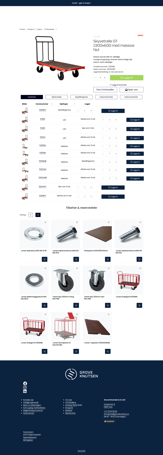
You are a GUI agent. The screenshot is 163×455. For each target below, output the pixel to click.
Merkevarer (70, 413)
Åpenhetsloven (29, 437)
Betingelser (28, 440)
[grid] (38, 215)
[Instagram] (25, 387)
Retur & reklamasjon (32, 405)
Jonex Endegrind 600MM (126, 297)
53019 (42, 128)
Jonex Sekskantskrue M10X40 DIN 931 (129, 252)
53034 (42, 137)
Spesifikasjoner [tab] (81, 97)
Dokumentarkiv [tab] (106, 97)
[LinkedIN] (25, 391)
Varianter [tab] (32, 97)
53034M (42, 169)
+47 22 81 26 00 (110, 411)
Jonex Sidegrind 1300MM (32, 343)
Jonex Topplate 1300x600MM (97, 343)
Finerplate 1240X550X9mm (96, 251)
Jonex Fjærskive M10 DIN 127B (34, 251)
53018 (42, 119)
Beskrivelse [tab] (57, 97)
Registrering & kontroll (33, 410)
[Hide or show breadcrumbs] (56, 29)
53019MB (42, 161)
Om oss (68, 400)
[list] (30, 215)
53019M (42, 152)
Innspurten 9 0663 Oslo (109, 405)
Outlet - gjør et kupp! (81, 3)
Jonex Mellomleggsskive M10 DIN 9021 (33, 298)
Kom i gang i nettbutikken (34, 408)
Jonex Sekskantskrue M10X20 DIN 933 (65, 252)
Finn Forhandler (105, 89)
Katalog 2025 (71, 405)
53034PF (42, 186)
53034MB (43, 177)
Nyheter (68, 410)
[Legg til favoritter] (45, 223)
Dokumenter (28, 413)
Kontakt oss (28, 400)
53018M (42, 145)
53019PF (42, 195)
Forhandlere (70, 402)
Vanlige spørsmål (30, 402)
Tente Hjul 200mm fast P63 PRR (94, 298)
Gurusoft (81, 451)
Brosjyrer (69, 408)
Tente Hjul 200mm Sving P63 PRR (63, 298)
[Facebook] (25, 383)
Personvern (28, 432)
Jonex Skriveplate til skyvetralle (61, 344)
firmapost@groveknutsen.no (116, 414)
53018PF (42, 110)
